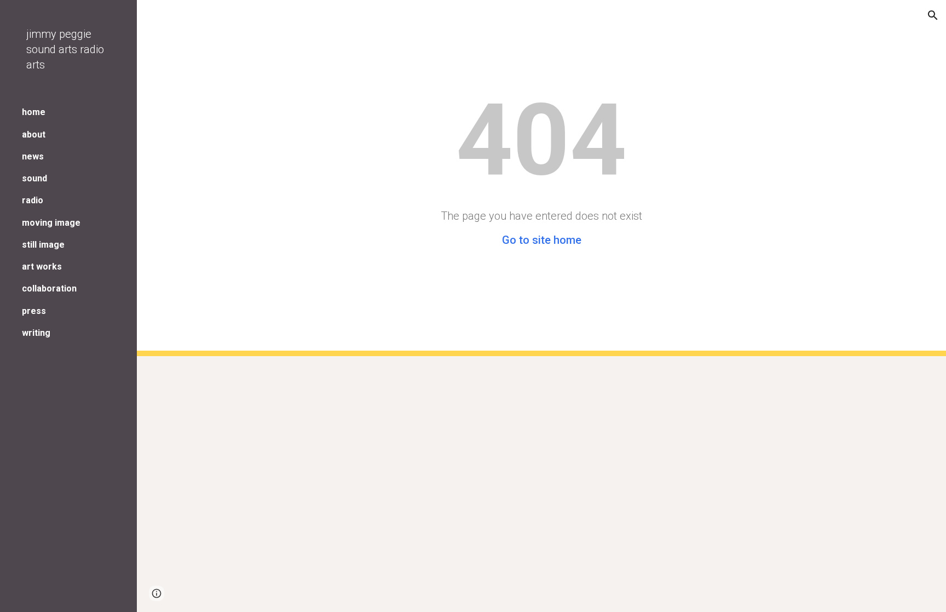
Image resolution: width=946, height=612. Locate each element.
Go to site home (541, 240)
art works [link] (42, 266)
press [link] (34, 311)
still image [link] (43, 244)
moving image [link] (51, 223)
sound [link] (34, 178)
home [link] (33, 112)
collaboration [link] (49, 288)
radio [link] (32, 200)
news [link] (33, 156)
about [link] (33, 134)
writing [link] (36, 333)
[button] (933, 15)
